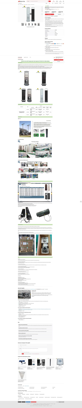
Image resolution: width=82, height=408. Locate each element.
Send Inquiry (49, 14)
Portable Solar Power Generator (21, 388)
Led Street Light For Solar (53, 397)
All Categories (20, 3)
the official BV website (32, 289)
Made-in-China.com (38, 404)
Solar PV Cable (27, 309)
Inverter (21, 309)
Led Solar (37, 397)
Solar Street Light (32, 4)
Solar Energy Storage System (44, 387)
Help (52, 3)
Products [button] (28, 1)
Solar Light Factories (20, 397)
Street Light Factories (32, 397)
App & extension (56, 3)
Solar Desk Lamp (36, 394)
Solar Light (29, 4)
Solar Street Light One (41, 397)
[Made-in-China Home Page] (21, 1)
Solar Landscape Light (42, 394)
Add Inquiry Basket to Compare (30, 26)
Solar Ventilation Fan (43, 388)
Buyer (49, 3)
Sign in (63, 1)
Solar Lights (54, 387)
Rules (63, 3)
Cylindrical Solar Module (31, 387)
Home (18, 4)
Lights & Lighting (21, 4)
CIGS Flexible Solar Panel (20, 387)
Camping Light (23, 394)
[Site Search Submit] (50, 1)
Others (53, 388)
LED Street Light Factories (26, 397)
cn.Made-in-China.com (47, 404)
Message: (20, 348)
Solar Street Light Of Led (59, 397)
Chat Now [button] (60, 14)
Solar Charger (23, 309)
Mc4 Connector (30, 309)
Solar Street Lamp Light (47, 397)
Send (22, 353)
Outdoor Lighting (25, 4)
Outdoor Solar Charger (31, 388)
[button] (47, 1)
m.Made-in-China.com (42, 404)
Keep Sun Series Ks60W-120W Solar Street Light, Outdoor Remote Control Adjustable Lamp (41, 368)
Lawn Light (19, 394)
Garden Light (27, 394)
